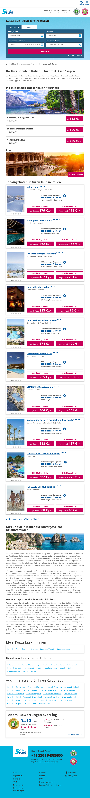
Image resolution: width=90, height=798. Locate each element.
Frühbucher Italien (14, 671)
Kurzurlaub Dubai (30, 703)
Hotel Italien (11, 665)
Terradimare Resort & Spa (39, 353)
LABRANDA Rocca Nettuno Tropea (43, 453)
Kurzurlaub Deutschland (16, 687)
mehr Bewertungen (75, 734)
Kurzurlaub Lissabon (51, 697)
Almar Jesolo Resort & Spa (39, 220)
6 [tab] (20, 214)
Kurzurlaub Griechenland (32, 697)
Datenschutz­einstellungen (18, 789)
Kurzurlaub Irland (13, 700)
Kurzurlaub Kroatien (48, 700)
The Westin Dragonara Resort (41, 253)
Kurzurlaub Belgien (14, 703)
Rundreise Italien (51, 668)
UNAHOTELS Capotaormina (40, 387)
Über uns (17, 772)
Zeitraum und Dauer (16, 41)
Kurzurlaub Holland (71, 687)
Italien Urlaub (72, 665)
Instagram (72, 776)
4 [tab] (17, 214)
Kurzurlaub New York (66, 700)
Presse (42, 776)
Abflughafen (13, 31)
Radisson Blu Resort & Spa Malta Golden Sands (50, 420)
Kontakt (16, 779)
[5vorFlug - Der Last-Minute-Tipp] (7, 11)
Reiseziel (49, 31)
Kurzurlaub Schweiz (69, 697)
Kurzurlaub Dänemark (66, 690)
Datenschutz (18, 785)
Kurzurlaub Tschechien (15, 694)
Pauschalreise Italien (14, 668)
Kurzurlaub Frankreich (48, 690)
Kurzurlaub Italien (58, 665)
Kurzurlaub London (30, 690)
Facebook (72, 772)
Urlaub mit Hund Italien (33, 668)
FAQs (41, 779)
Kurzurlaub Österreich (53, 687)
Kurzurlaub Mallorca (35, 687)
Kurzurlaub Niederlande (52, 694)
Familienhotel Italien (26, 665)
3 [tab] (15, 214)
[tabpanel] (15, 199)
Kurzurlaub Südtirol (64, 649)
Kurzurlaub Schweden (30, 700)
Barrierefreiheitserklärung (47, 785)
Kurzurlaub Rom (13, 649)
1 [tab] (12, 214)
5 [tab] (18, 214)
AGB (15, 782)
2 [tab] (14, 214)
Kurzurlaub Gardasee (30, 649)
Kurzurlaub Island (45, 703)
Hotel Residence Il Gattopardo (42, 320)
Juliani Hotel (33, 187)
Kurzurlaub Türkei (14, 697)
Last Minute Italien (30, 671)
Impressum (18, 776)
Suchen (45, 51)
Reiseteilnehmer (53, 41)
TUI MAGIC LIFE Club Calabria (41, 486)
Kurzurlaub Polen (70, 694)
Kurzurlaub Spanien (33, 694)
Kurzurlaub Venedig (47, 649)
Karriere (42, 772)
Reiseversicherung (47, 782)
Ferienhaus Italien (66, 668)
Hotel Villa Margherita (38, 287)
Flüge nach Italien (42, 665)
